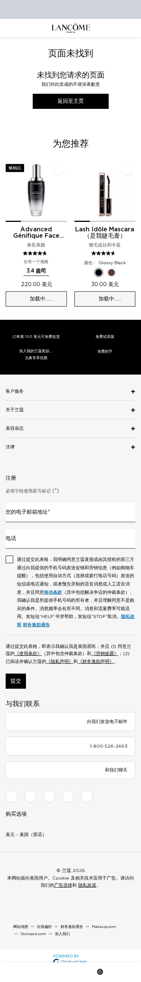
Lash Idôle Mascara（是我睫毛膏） (104, 232)
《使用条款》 (28, 653)
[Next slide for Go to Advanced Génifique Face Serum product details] (62, 191)
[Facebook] (12, 796)
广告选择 (63, 885)
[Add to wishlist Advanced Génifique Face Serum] (58, 169)
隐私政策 (87, 885)
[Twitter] (49, 796)
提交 (16, 681)
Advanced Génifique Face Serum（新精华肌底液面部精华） (36, 232)
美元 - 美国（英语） (26, 834)
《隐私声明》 (59, 661)
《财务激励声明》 (96, 661)
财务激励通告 (36, 625)
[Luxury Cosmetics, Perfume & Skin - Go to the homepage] (71, 28)
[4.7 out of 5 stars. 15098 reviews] (36, 253)
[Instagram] (30, 796)
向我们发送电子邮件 (107, 721)
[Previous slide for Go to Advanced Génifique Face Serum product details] (10, 191)
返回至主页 (71, 101)
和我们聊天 (116, 770)
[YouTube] (68, 796)
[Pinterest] (87, 796)
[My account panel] (71, 972)
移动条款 (53, 592)
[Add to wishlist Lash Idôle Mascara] (127, 169)
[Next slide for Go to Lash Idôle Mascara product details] (130, 191)
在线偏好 (44, 927)
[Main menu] (19, 972)
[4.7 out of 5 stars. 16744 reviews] (104, 253)
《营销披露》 (104, 653)
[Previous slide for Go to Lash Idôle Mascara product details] (78, 191)
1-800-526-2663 (108, 746)
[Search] (45, 972)
